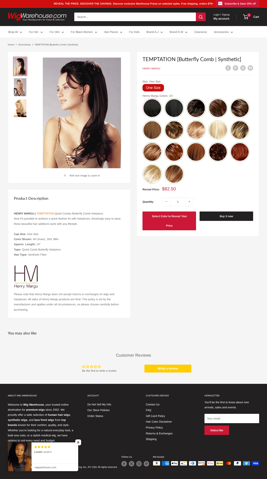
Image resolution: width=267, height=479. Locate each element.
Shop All (13, 31)
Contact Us (152, 404)
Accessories (221, 31)
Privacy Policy (154, 427)
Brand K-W (176, 31)
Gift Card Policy (155, 416)
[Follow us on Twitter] (131, 463)
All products (24, 44)
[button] (78, 442)
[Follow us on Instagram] (139, 463)
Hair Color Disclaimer (159, 421)
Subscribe (216, 430)
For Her (34, 31)
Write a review (168, 368)
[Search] (201, 17)
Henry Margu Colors (157, 95)
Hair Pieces (111, 31)
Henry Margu (151, 68)
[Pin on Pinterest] (235, 68)
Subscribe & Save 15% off (240, 3)
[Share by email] (250, 68)
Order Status (95, 416)
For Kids (134, 31)
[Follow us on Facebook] (124, 463)
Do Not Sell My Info (99, 404)
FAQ (148, 410)
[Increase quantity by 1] (189, 201)
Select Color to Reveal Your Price (169, 220)
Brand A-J (152, 31)
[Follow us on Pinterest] (146, 463)
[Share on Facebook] (228, 68)
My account (221, 18)
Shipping (151, 439)
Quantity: (148, 201)
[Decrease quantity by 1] (166, 201)
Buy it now (226, 216)
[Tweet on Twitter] (243, 68)
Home (11, 44)
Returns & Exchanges (159, 433)
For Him (55, 31)
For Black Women (82, 31)
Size (151, 81)
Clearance (200, 31)
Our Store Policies (98, 410)
